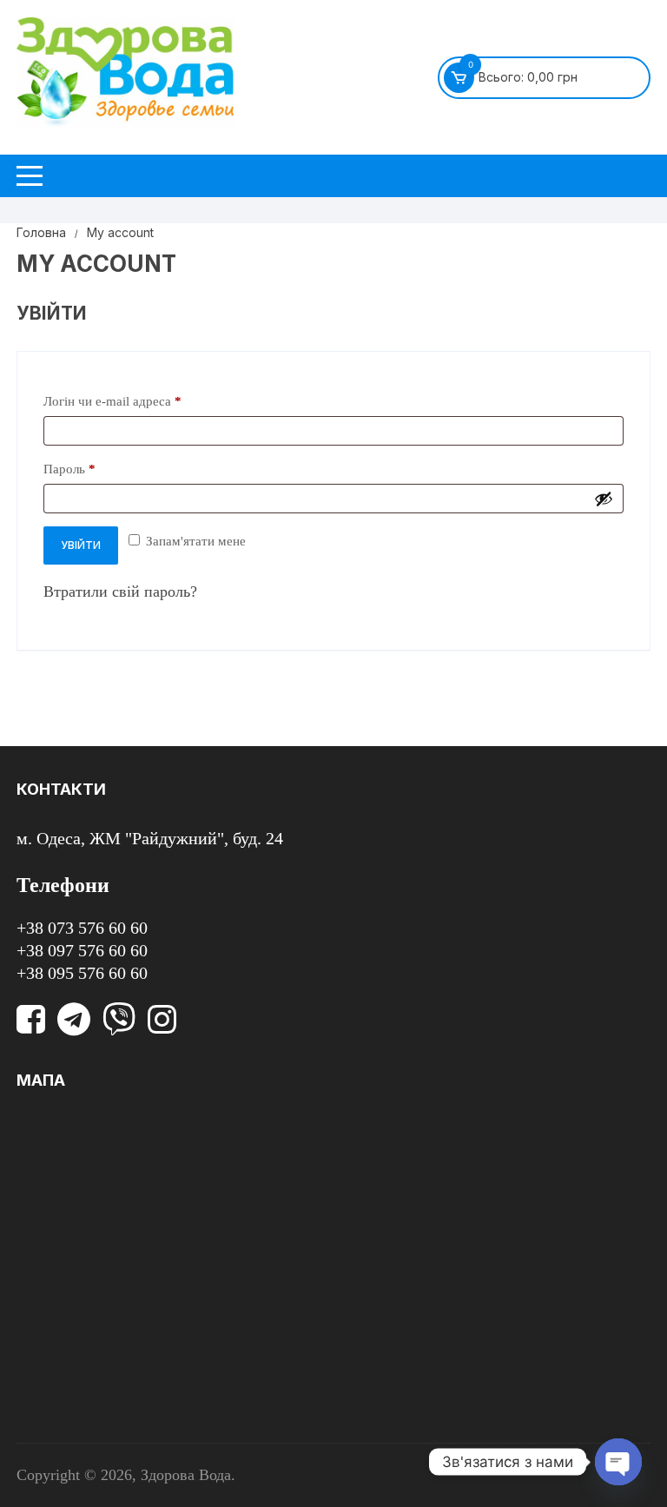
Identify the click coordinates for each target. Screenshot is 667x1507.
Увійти (81, 545)
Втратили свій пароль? (120, 591)
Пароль (103, 468)
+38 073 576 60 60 (82, 927)
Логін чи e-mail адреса (146, 400)
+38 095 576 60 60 (82, 972)
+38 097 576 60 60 (82, 950)
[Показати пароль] (603, 498)
